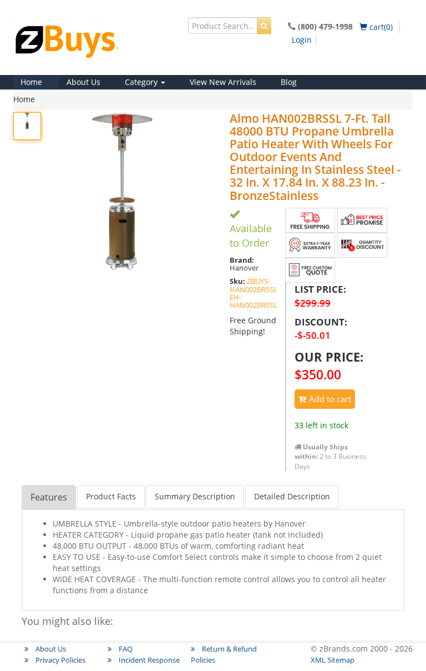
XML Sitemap (332, 660)
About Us (83, 82)
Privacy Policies (59, 660)
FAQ (125, 649)
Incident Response (148, 660)
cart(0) (380, 27)
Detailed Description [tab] (292, 496)
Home (31, 82)
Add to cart (329, 398)
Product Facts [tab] (111, 496)
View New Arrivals (223, 82)
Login (302, 39)
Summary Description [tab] (195, 496)
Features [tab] (49, 497)
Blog (289, 82)
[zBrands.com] (96, 44)
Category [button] (142, 82)
